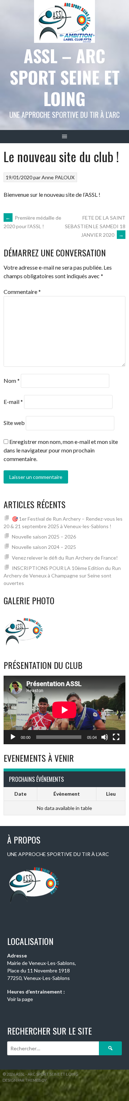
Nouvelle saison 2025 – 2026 (44, 537)
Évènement (66, 794)
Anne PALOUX (58, 177)
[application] (64, 710)
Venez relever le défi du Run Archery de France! (65, 558)
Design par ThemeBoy (25, 1080)
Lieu (111, 794)
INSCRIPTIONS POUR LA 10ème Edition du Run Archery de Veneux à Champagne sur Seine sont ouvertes (62, 575)
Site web (14, 422)
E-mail (13, 401)
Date (20, 794)
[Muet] (104, 737)
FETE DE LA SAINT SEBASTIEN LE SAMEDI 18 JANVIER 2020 (95, 226)
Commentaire (22, 291)
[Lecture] (12, 737)
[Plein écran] (116, 737)
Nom (12, 380)
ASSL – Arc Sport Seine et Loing (65, 77)
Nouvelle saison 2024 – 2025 (44, 547)
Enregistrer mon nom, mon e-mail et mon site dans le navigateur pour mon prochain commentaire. (61, 450)
